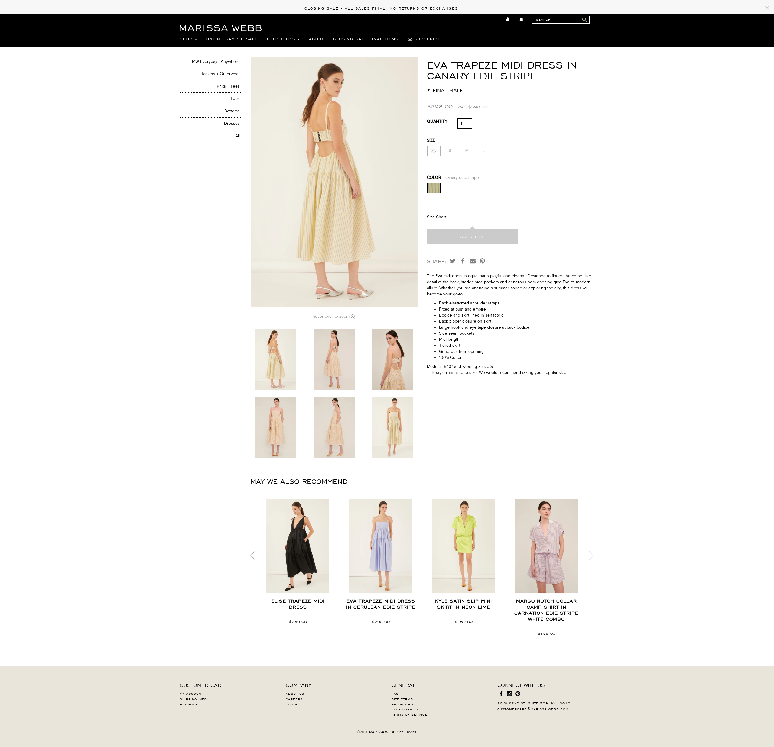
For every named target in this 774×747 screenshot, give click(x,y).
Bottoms (232, 111)
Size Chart (436, 217)
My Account (191, 693)
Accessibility (405, 709)
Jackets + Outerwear (220, 73)
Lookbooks (282, 39)
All (237, 135)
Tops (235, 98)
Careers (294, 698)
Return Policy (194, 704)
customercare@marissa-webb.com (533, 708)
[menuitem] (508, 19)
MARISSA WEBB (382, 732)
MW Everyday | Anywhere (216, 61)
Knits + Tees (228, 86)
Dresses (232, 123)
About (316, 39)
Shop (187, 39)
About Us (295, 693)
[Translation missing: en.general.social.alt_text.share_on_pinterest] (482, 261)
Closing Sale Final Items (365, 39)
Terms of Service (409, 714)
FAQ (395, 693)
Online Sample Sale (232, 39)
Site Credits (406, 732)
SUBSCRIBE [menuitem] (426, 39)
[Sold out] (472, 236)
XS (433, 151)
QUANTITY (437, 121)
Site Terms (402, 698)
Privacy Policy (406, 704)
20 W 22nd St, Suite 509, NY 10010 (534, 702)
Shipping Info (193, 698)
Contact (294, 704)
